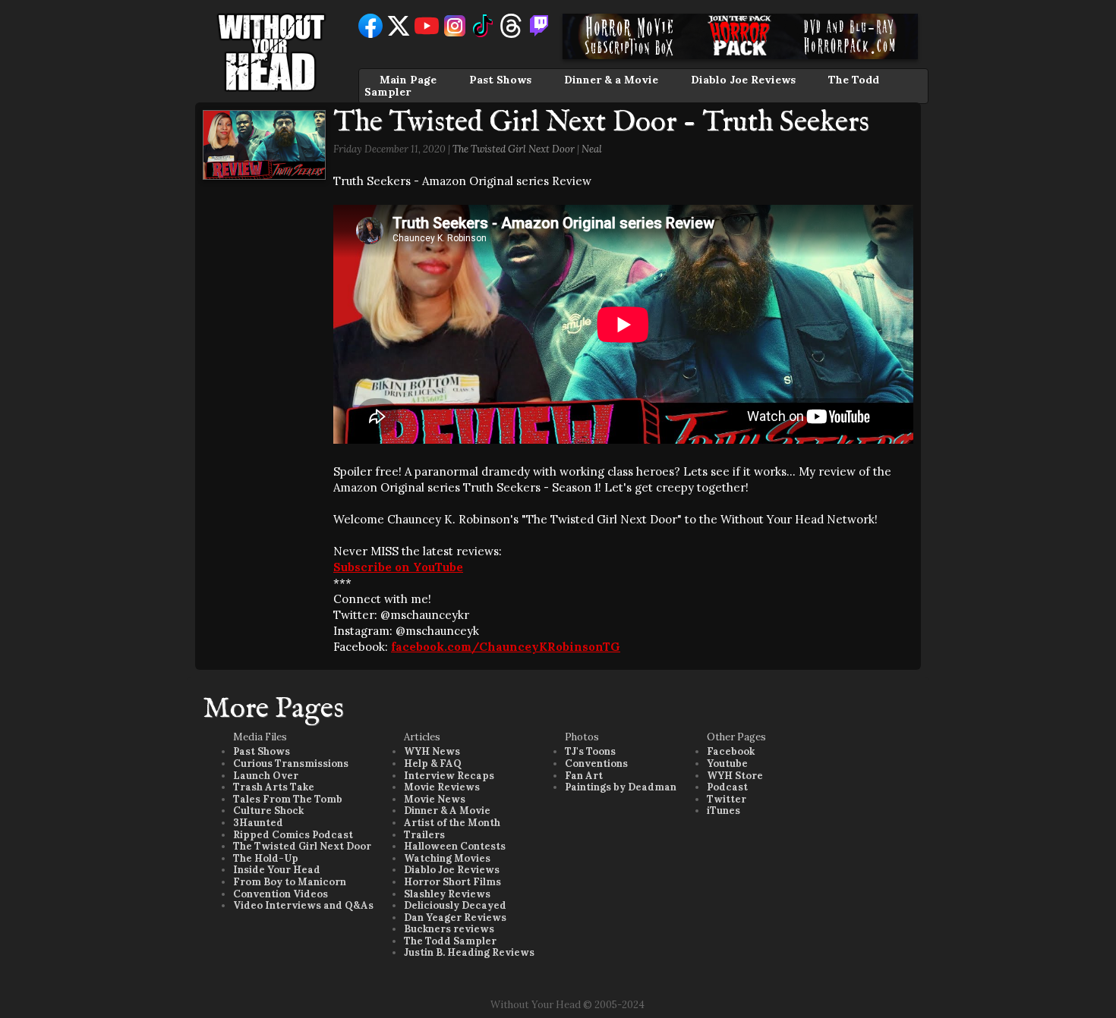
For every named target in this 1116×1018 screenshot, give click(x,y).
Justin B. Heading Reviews (469, 952)
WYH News (432, 751)
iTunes (723, 810)
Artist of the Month (452, 822)
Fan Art (584, 775)
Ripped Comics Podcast (293, 834)
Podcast (727, 787)
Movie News (434, 799)
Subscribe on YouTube (398, 567)
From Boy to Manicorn (289, 881)
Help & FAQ (433, 763)
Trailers (424, 834)
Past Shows (500, 79)
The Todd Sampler (450, 941)
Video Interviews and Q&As (303, 905)
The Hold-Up (265, 858)
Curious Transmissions (290, 763)
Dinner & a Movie (611, 79)
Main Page (408, 79)
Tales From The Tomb (287, 799)
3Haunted (258, 822)
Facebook (731, 751)
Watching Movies (447, 858)
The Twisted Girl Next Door (513, 149)
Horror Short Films (452, 881)
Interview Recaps (449, 775)
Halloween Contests (455, 846)
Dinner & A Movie (447, 810)
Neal (592, 149)
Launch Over (265, 775)
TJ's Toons (590, 751)
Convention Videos (280, 894)
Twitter (726, 799)
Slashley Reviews (447, 894)
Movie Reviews (442, 787)
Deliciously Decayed (455, 905)
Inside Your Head (276, 869)
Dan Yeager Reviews (455, 917)
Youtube (727, 763)
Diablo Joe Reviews (743, 79)
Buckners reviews (449, 928)
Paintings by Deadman (620, 787)
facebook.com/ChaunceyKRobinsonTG (505, 646)
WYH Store (735, 775)
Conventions (596, 763)
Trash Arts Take (273, 787)
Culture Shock (268, 810)
